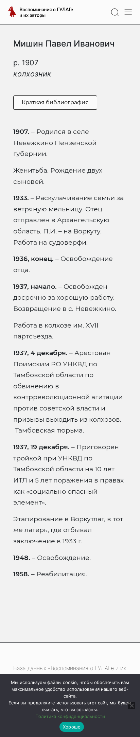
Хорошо (72, 727)
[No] (131, 705)
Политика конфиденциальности (70, 716)
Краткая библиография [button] (55, 102)
